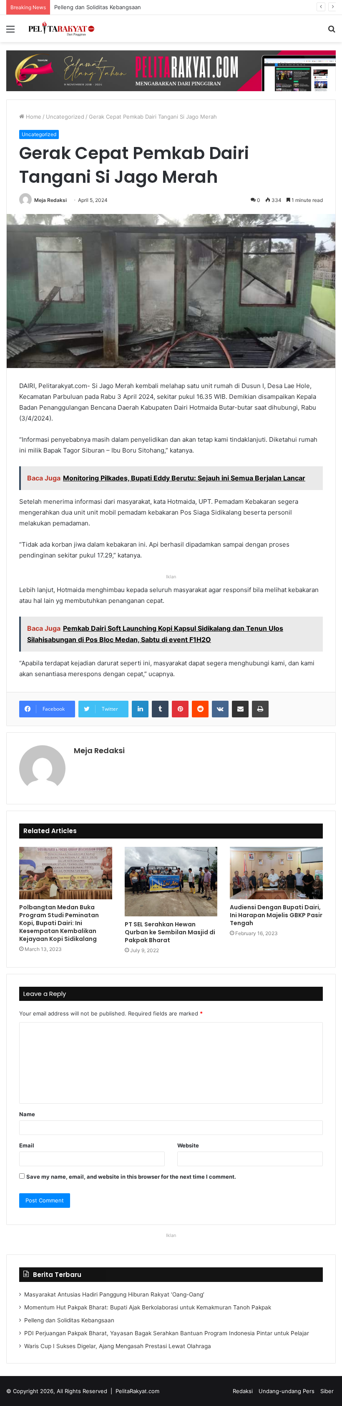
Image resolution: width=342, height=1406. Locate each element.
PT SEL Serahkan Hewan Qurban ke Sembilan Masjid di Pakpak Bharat (170, 932)
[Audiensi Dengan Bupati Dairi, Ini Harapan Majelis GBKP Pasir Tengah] (276, 873)
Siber (327, 1391)
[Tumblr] (160, 709)
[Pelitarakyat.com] (66, 28)
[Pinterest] (180, 709)
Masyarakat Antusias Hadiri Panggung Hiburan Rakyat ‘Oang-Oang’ (114, 1294)
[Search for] (331, 31)
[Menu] (10, 31)
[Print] (260, 709)
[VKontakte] (220, 709)
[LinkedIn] (140, 709)
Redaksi (243, 1391)
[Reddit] (200, 709)
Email (26, 1145)
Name (27, 1114)
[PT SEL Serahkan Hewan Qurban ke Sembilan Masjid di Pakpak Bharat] (171, 881)
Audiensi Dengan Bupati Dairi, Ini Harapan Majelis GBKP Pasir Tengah (276, 915)
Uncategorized (65, 116)
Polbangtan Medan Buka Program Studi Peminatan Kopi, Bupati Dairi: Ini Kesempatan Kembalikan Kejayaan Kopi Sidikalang (59, 923)
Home (32, 116)
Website (188, 1145)
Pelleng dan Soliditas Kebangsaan (97, 7)
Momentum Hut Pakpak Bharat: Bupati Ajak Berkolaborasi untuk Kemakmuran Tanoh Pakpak (147, 1307)
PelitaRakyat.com (137, 1391)
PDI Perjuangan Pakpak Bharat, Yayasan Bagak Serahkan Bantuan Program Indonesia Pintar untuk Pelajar (166, 1333)
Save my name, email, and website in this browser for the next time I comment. (131, 1176)
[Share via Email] (240, 709)
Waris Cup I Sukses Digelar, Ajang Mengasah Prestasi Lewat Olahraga (117, 1346)
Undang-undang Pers (286, 1391)
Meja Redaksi (50, 200)
